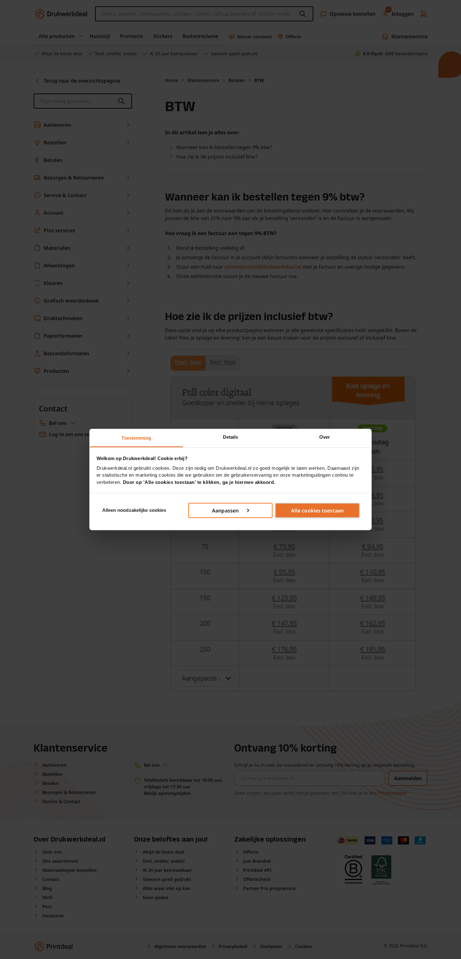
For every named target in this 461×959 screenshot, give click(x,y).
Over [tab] (324, 437)
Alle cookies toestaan (317, 510)
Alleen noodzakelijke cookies (134, 510)
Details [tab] (230, 437)
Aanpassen (225, 510)
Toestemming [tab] (136, 438)
